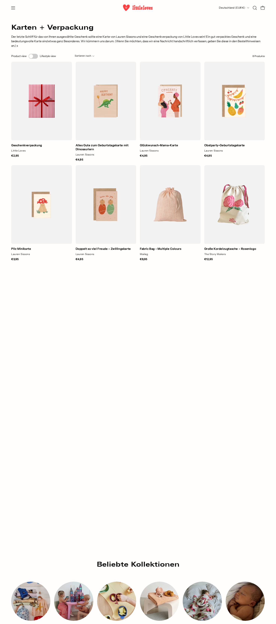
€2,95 (15, 155)
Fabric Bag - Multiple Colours (160, 248)
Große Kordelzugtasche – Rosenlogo (230, 248)
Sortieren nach (83, 55)
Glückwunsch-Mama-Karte (159, 145)
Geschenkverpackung (26, 145)
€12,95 (208, 259)
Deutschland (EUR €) (232, 7)
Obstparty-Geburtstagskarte (224, 145)
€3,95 (15, 259)
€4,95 (79, 159)
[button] (255, 8)
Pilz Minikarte (21, 248)
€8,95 (143, 259)
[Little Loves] (138, 8)
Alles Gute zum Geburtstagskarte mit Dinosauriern (102, 147)
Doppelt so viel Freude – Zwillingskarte (103, 248)
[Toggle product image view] (33, 56)
